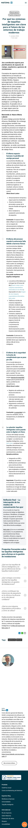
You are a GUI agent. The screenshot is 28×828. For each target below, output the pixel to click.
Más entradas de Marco (9, 763)
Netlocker (19, 639)
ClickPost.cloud (6, 788)
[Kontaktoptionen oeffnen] (24, 824)
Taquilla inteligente (7, 804)
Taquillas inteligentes (14, 15)
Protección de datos (8, 818)
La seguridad (18, 412)
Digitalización (11, 639)
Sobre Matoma (6, 815)
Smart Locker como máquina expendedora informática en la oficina (16, 287)
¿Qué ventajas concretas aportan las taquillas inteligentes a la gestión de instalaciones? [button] (11, 581)
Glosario (4, 821)
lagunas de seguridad (17, 377)
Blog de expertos (14, 12)
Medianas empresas (8, 799)
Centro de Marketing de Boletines (12, 790)
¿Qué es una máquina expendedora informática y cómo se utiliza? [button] (11, 608)
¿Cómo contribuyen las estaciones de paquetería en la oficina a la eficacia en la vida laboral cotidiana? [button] (11, 595)
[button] (26, 2)
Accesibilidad (6, 824)
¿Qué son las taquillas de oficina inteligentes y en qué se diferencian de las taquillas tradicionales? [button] (11, 568)
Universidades (6, 802)
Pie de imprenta (6, 813)
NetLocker (9, 443)
